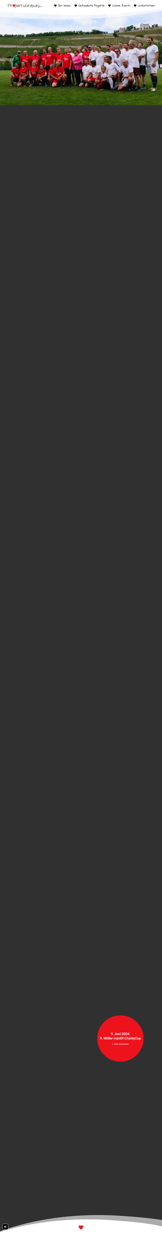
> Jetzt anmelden (120, 1044)
